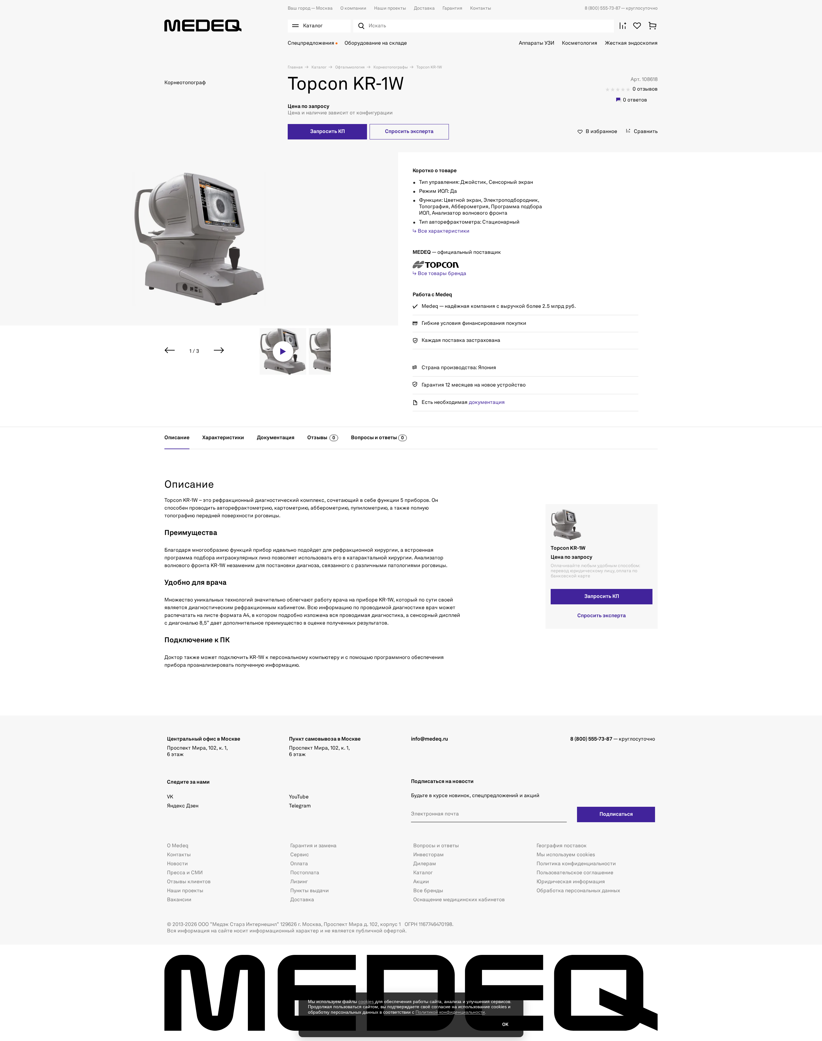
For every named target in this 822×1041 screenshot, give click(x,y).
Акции (421, 882)
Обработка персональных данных (578, 891)
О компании (353, 8)
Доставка (424, 8)
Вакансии (179, 900)
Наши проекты (390, 8)
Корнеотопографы (390, 67)
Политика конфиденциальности (576, 864)
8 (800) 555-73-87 (603, 8)
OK (505, 1024)
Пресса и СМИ (185, 873)
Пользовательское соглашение (575, 873)
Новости (177, 864)
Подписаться (616, 814)
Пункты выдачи (309, 891)
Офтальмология (349, 67)
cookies (366, 1001)
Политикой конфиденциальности (450, 1012)
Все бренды (428, 891)
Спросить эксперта (409, 131)
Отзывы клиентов (189, 882)
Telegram (300, 806)
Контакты (480, 8)
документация (487, 402)
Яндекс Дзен (182, 806)
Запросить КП (327, 131)
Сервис (299, 855)
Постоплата (304, 873)
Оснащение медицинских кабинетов (459, 900)
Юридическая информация (571, 882)
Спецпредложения (311, 43)
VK (170, 797)
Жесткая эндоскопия (631, 43)
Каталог (318, 67)
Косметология (579, 43)
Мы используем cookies (566, 855)
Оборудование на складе (376, 43)
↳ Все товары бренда (439, 273)
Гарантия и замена (313, 846)
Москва (310, 8)
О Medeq (177, 846)
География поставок (562, 846)
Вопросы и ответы (436, 846)
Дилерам (424, 864)
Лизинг (299, 882)
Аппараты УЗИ (536, 43)
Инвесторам (428, 855)
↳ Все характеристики (441, 231)
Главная (295, 67)
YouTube (299, 797)
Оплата (299, 864)
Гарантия (452, 8)
